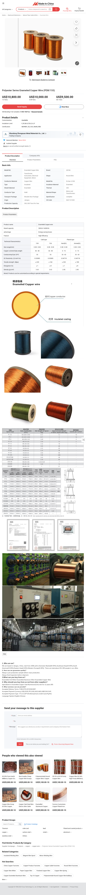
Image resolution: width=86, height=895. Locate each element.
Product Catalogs (32, 824)
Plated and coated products (72, 828)
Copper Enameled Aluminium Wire (15, 876)
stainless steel (6, 836)
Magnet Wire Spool (29, 855)
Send (20, 744)
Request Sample (36, 112)
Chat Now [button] (65, 107)
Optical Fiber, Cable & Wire (30, 15)
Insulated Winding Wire (11, 855)
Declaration (64, 887)
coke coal (26, 828)
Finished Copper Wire (43, 871)
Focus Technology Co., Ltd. (29, 887)
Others (25, 836)
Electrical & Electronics (14, 15)
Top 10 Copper (34, 876)
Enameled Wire (44, 15)
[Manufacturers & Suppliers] (43, 4)
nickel (45, 832)
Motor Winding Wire (46, 855)
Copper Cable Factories (52, 866)
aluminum (66, 832)
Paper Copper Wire (26, 871)
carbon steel (27, 832)
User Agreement (54, 887)
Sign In (5, 146)
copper (4, 832)
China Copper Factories (11, 866)
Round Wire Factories (71, 866)
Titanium (5, 828)
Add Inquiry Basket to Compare (43, 80)
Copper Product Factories (31, 866)
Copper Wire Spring (61, 871)
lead (44, 828)
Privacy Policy (74, 887)
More (4, 879)
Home (4, 15)
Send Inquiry (22, 107)
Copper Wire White (10, 871)
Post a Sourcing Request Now (62, 744)
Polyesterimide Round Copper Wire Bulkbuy (58, 876)
